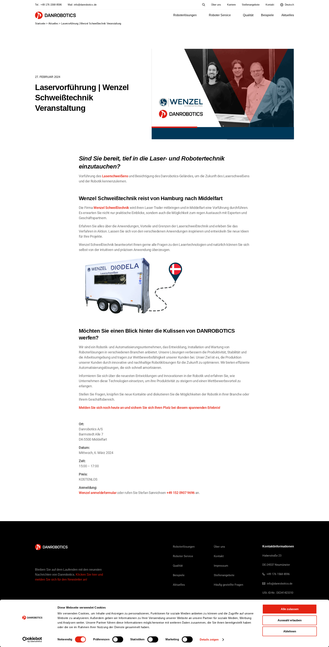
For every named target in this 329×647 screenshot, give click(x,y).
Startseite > (41, 23)
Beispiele (267, 15)
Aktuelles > (54, 23)
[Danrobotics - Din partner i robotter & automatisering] (55, 15)
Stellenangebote (251, 4)
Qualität (248, 15)
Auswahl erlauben (290, 620)
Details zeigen (209, 639)
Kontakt (270, 4)
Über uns (216, 4)
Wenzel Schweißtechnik (111, 207)
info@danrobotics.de (85, 4)
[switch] (117, 639)
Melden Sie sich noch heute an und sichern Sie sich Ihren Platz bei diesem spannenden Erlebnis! (149, 407)
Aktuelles (287, 15)
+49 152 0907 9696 (181, 492)
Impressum (221, 565)
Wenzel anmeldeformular (98, 492)
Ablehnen (289, 631)
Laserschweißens (115, 176)
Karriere (231, 4)
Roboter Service (220, 15)
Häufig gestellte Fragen (228, 584)
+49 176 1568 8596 (51, 4)
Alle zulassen (290, 609)
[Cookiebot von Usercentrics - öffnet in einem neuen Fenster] (32, 639)
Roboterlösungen (185, 15)
